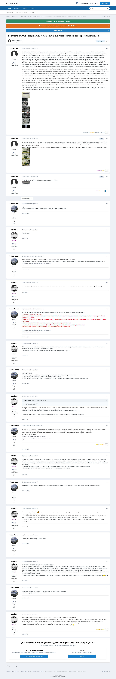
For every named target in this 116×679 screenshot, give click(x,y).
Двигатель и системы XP (28, 42)
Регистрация (105, 3)
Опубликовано (29, 48)
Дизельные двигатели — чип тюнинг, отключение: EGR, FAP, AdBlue (58, 25)
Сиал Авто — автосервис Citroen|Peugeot (58, 21)
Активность (17, 8)
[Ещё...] (106, 49)
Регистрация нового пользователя (34, 656)
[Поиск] (108, 8)
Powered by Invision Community (58, 676)
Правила (25, 8)
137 (15, 217)
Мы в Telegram (58, 30)
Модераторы (10, 12)
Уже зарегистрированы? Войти (89, 3)
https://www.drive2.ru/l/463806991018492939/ (34, 436)
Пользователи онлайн (21, 12)
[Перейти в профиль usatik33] (14, 235)
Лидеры (32, 12)
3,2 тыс (15, 243)
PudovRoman (86, 132)
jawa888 (97, 132)
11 (14, 62)
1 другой (102, 132)
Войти (82, 656)
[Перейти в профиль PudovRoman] (14, 209)
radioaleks (19, 40)
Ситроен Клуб (12, 3)
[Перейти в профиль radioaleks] (9, 41)
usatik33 (14, 230)
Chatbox (32, 8)
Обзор (9, 8)
